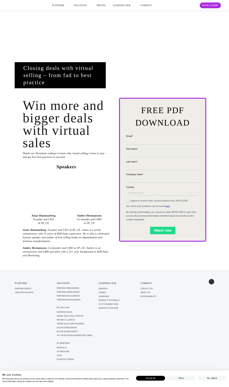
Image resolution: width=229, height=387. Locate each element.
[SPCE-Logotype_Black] (14, 3)
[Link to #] (211, 281)
